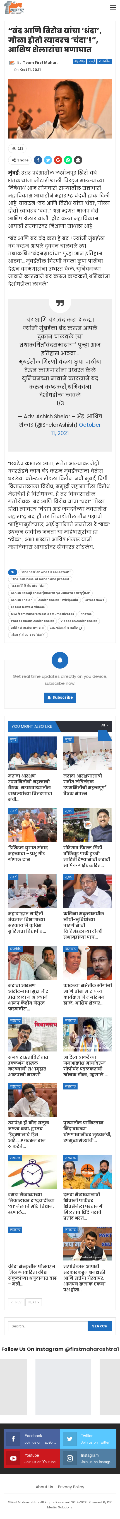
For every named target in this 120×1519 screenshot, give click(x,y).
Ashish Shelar (21, 600)
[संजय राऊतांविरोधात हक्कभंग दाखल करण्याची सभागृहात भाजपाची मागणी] (32, 1034)
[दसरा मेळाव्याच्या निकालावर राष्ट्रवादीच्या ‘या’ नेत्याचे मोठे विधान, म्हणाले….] (32, 1172)
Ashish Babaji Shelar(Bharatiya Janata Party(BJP (50, 593)
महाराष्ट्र (80, 61)
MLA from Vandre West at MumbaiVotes (42, 614)
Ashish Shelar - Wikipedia (58, 600)
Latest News (94, 600)
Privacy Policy (71, 1487)
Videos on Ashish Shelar (79, 621)
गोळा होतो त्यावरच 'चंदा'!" (28, 635)
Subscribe (62, 697)
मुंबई (92, 61)
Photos (86, 614)
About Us (44, 1487)
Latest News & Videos (28, 607)
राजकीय (104, 61)
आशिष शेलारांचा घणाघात (27, 628)
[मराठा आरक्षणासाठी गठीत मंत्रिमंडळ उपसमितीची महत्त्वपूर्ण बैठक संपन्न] (87, 753)
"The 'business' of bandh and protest (40, 579)
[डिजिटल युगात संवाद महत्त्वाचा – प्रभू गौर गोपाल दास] (32, 825)
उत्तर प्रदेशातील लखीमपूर (66, 628)
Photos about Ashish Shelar (32, 621)
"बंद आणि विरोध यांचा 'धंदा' (28, 586)
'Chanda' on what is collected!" (46, 572)
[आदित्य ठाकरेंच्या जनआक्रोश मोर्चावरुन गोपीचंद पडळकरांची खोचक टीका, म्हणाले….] (87, 1034)
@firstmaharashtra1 (92, 1349)
